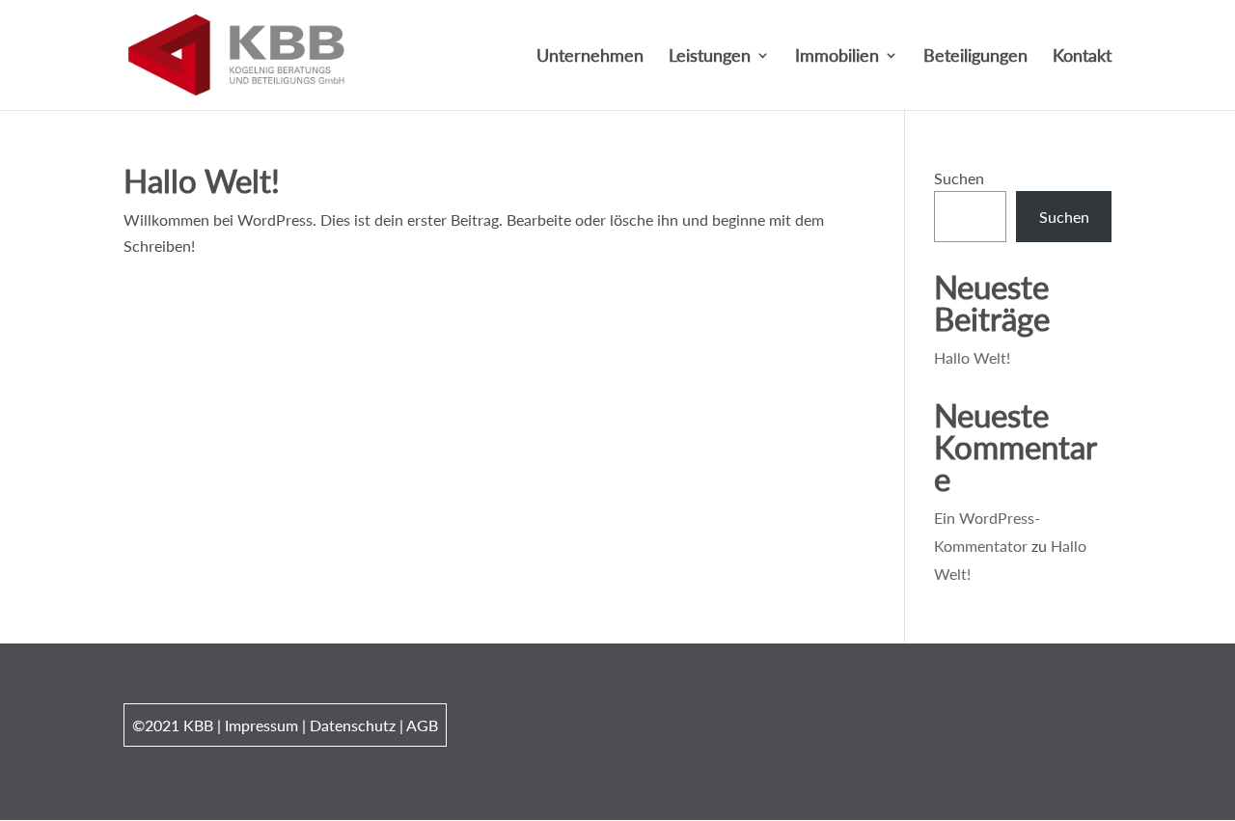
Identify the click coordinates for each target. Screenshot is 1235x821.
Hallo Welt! (202, 180)
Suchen (959, 178)
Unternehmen (590, 57)
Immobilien (837, 57)
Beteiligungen (975, 57)
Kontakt (1082, 57)
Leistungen (710, 57)
